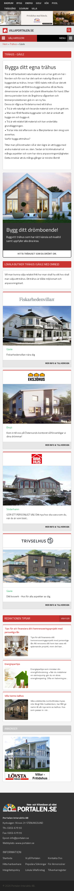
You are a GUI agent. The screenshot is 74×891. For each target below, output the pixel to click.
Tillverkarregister (57, 870)
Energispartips (12, 664)
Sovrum (23, 8)
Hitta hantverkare (12, 864)
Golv (38, 3)
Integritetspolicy (11, 870)
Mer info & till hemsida (57, 363)
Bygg (19, 3)
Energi (29, 3)
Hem (5, 44)
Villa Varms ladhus (14, 696)
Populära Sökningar (35, 864)
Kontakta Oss (55, 858)
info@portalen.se (19, 838)
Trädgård (10, 8)
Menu (62, 38)
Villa (34, 8)
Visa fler (65, 618)
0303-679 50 (14, 828)
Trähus (13, 44)
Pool (55, 3)
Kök (47, 3)
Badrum (8, 3)
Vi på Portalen (32, 858)
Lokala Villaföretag (35, 870)
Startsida (7, 858)
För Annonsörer (56, 864)
